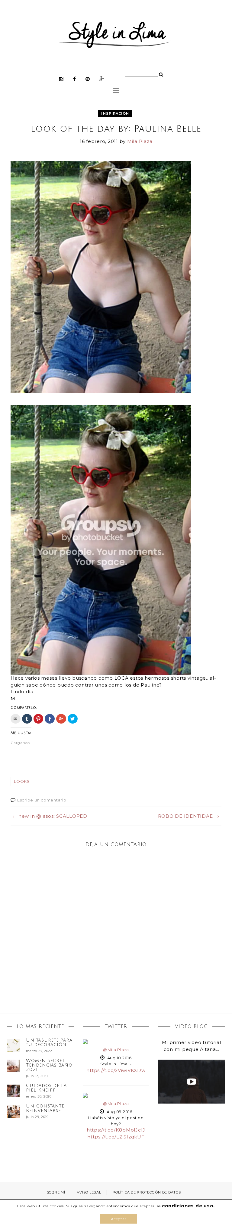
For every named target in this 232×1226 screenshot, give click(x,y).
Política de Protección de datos (147, 1192)
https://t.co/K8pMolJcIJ (116, 1130)
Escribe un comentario (41, 800)
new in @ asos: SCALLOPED (52, 816)
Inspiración (115, 113)
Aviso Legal (89, 1192)
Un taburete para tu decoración (49, 1042)
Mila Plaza (140, 141)
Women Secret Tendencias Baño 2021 (49, 1065)
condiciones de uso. (188, 1206)
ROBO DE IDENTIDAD (186, 816)
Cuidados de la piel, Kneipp (46, 1087)
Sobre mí (56, 1192)
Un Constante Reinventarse (45, 1108)
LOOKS (22, 781)
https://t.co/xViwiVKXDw (115, 1070)
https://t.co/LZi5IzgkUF (115, 1137)
